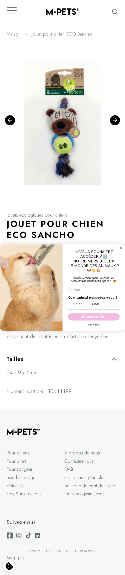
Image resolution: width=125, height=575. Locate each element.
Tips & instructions (24, 493)
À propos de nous (82, 452)
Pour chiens (18, 452)
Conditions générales (84, 477)
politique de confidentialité (89, 485)
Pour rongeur (20, 469)
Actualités (16, 485)
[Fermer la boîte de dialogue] (121, 248)
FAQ (68, 469)
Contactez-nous (79, 461)
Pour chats (17, 461)
